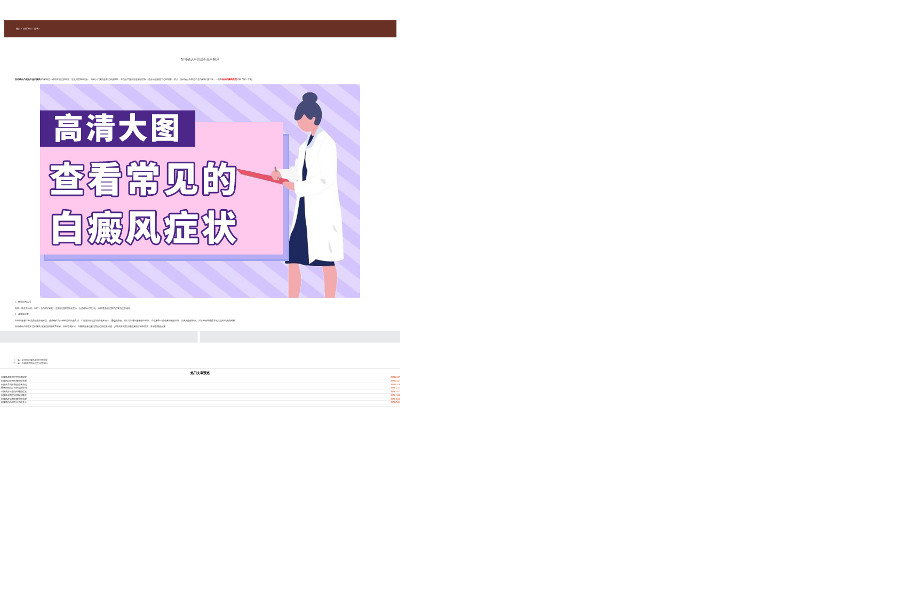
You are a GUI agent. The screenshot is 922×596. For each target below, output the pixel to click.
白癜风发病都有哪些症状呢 (14, 399)
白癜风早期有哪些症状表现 (14, 384)
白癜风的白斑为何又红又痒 (14, 402)
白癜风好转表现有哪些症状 (14, 391)
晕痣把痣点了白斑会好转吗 (14, 387)
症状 (36, 28)
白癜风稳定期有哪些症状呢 (14, 380)
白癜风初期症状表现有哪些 (14, 395)
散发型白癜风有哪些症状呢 (34, 360)
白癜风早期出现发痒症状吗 (34, 363)
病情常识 (27, 28)
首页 (18, 28)
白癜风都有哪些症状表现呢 (14, 377)
